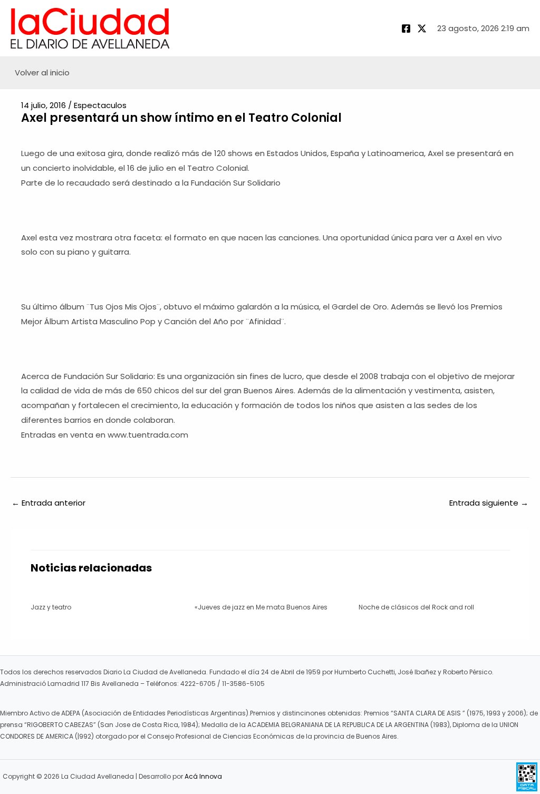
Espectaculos (100, 105)
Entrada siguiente (488, 502)
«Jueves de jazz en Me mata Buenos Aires (261, 607)
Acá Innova (203, 776)
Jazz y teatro (51, 607)
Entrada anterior (48, 502)
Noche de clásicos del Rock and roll (416, 607)
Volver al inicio (42, 72)
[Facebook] (406, 28)
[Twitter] (422, 28)
